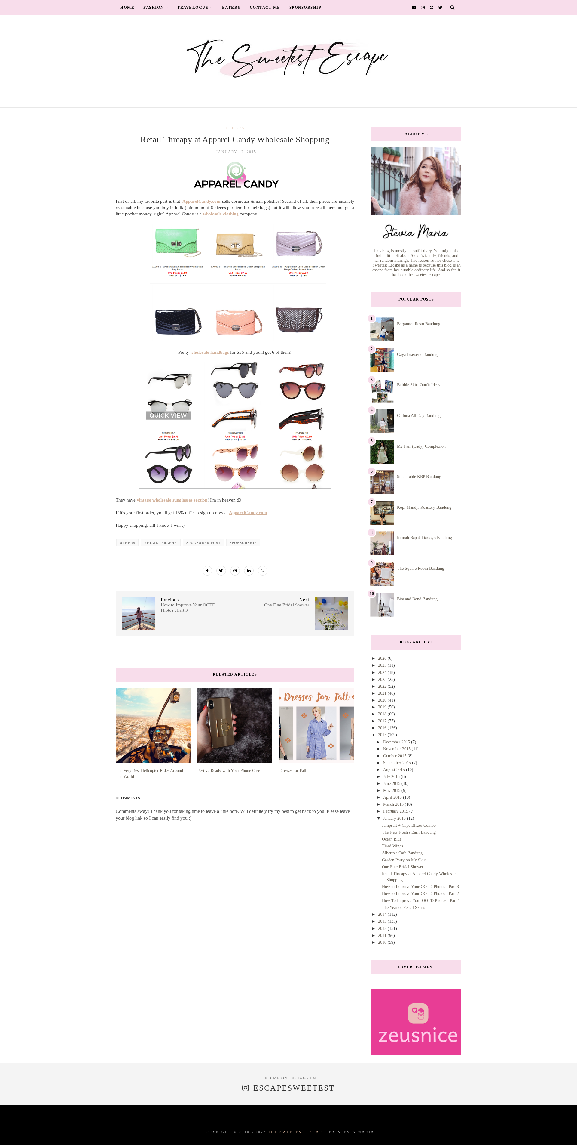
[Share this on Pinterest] (235, 571)
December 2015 (397, 742)
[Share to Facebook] (207, 571)
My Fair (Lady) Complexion (421, 446)
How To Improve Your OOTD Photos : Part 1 (421, 900)
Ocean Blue (391, 839)
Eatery (231, 7)
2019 (383, 707)
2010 (383, 942)
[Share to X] (221, 571)
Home (127, 7)
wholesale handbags (209, 352)
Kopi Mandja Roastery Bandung (424, 507)
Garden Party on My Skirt (404, 860)
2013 (383, 921)
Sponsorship (305, 7)
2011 (383, 935)
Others (235, 128)
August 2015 (394, 769)
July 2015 (392, 776)
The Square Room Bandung (420, 568)
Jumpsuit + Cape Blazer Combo (409, 825)
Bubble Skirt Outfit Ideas (418, 385)
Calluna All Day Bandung (419, 415)
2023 (383, 679)
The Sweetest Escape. (297, 1132)
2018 (383, 714)
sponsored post (203, 543)
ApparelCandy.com (201, 201)
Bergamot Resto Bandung (418, 324)
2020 (383, 700)
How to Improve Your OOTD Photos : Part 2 (420, 893)
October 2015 (395, 756)
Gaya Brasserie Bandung (417, 354)
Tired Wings (392, 846)
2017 (383, 721)
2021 (383, 693)
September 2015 (397, 763)
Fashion (153, 7)
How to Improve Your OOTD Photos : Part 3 (420, 886)
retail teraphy (160, 543)
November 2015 (397, 749)
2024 (383, 672)
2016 (383, 728)
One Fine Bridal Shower (402, 867)
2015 (383, 735)
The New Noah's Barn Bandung (409, 832)
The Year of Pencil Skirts (403, 907)
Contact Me (265, 7)
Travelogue (193, 7)
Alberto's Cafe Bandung (402, 853)
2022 (383, 686)
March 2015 (394, 804)
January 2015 (395, 818)
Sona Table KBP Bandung (419, 476)
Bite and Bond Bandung (417, 599)
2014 (383, 914)
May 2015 (392, 790)
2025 (383, 665)
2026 (383, 658)
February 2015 (396, 811)
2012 (383, 928)
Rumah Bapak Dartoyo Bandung (424, 537)
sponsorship (243, 543)
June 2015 (392, 783)
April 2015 (393, 797)
